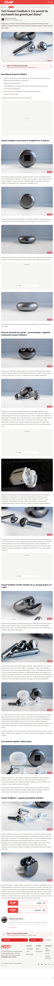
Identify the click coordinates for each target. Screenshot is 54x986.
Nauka (37, 948)
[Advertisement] (27, 275)
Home (4, 7)
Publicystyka (39, 951)
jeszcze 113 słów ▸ (12, 927)
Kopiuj (49, 940)
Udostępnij (6, 940)
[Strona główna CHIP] (9, 2)
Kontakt (47, 953)
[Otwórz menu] (51, 2)
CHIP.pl (6, 963)
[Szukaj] (48, 2)
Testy (12, 7)
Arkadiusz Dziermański (10, 18)
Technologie (29, 948)
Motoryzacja (29, 954)
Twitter (33, 940)
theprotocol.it (4, 965)
